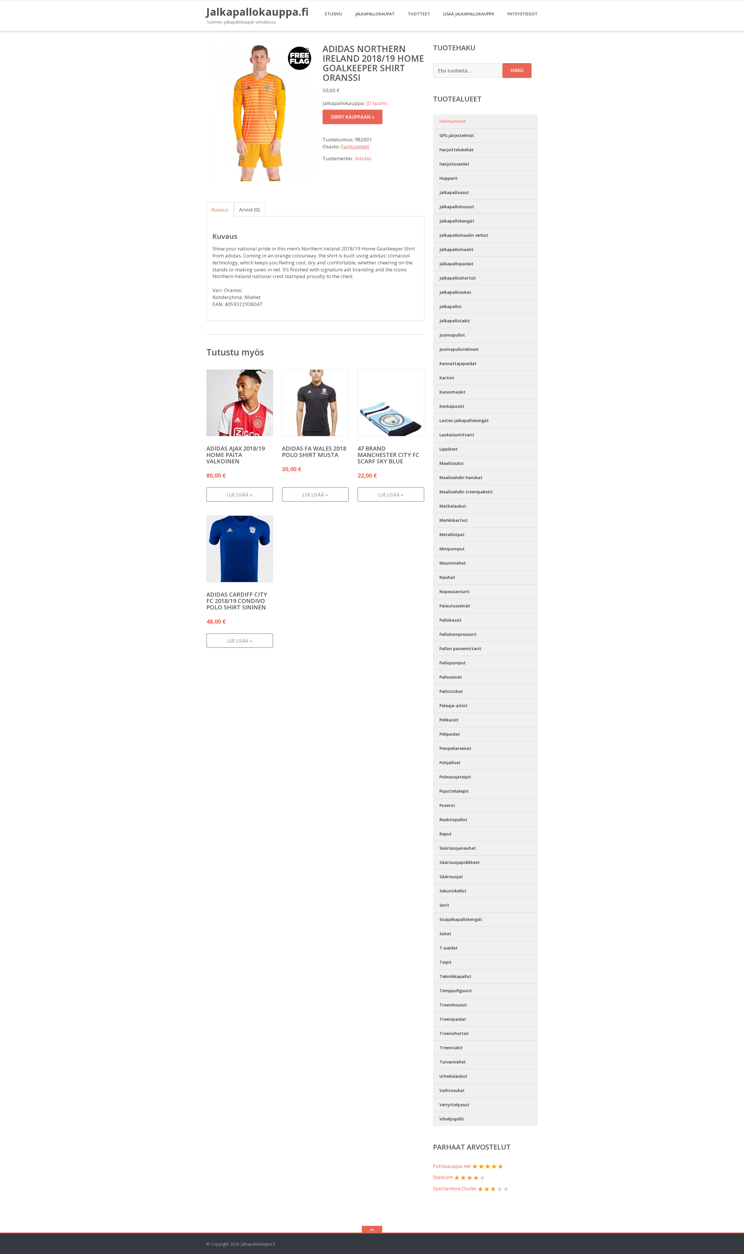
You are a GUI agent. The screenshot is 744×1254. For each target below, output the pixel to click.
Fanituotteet (355, 146)
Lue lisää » (239, 495)
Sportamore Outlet (454, 1188)
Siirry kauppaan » (352, 117)
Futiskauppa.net (452, 1166)
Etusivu (333, 14)
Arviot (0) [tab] (249, 209)
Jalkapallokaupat (375, 14)
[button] (308, 50)
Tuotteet (419, 14)
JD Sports (376, 103)
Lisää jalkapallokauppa (468, 14)
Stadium (443, 1177)
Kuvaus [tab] (220, 209)
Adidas (363, 158)
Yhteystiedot (522, 14)
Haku (517, 70)
